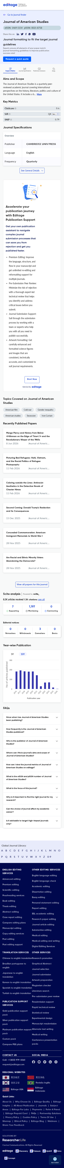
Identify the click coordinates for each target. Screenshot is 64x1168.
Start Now (32, 379)
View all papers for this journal (32, 584)
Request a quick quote (17, 59)
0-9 (49, 856)
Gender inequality (45, 409)
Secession (31, 415)
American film (11, 409)
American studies (13, 415)
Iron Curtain (47, 415)
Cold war (28, 409)
